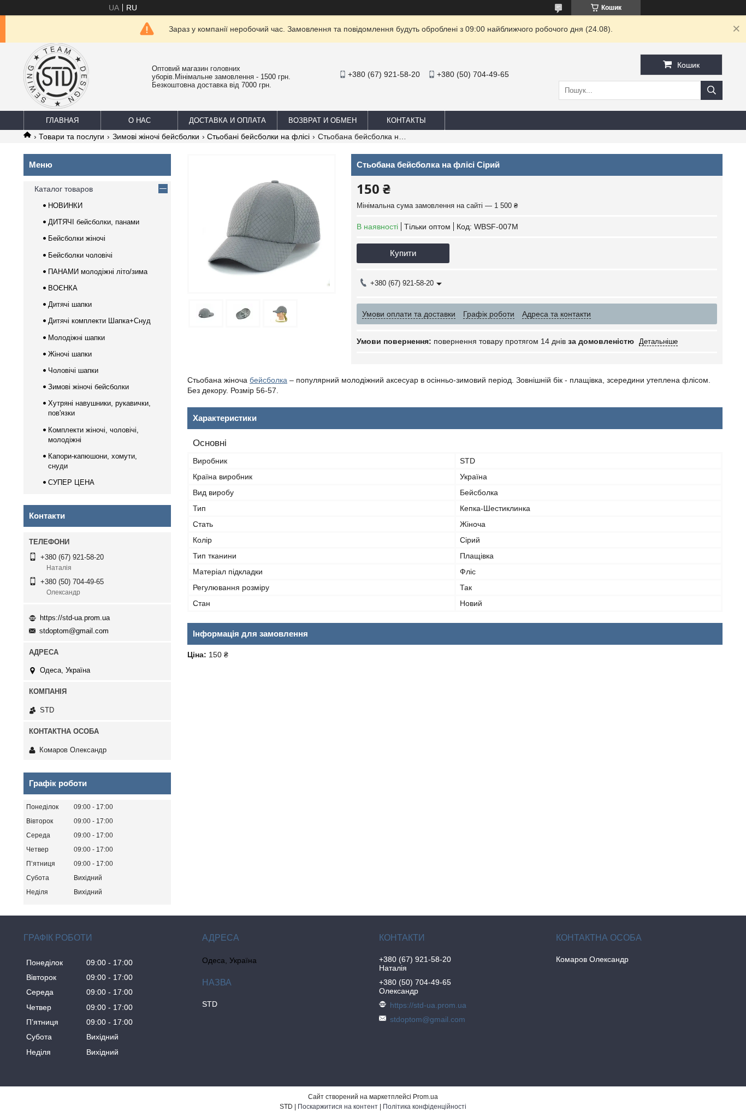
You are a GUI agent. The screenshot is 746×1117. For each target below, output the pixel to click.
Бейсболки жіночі (76, 238)
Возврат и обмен (322, 120)
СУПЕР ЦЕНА (71, 482)
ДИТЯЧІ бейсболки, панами (93, 222)
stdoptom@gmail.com (74, 631)
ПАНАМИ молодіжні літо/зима (97, 272)
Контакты (406, 120)
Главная (62, 120)
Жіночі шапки (70, 354)
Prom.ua (425, 1097)
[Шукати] (712, 90)
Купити (403, 253)
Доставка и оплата (227, 120)
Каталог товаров (63, 189)
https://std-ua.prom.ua (75, 618)
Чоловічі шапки (73, 370)
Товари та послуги (71, 136)
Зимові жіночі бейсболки (156, 136)
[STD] (56, 106)
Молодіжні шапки (76, 338)
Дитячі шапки (70, 304)
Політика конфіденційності (424, 1106)
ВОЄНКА (63, 288)
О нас (139, 120)
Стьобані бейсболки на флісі (258, 136)
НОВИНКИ (65, 205)
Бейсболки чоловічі (80, 255)
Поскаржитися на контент (338, 1106)
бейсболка (268, 380)
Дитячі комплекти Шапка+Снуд (99, 321)
